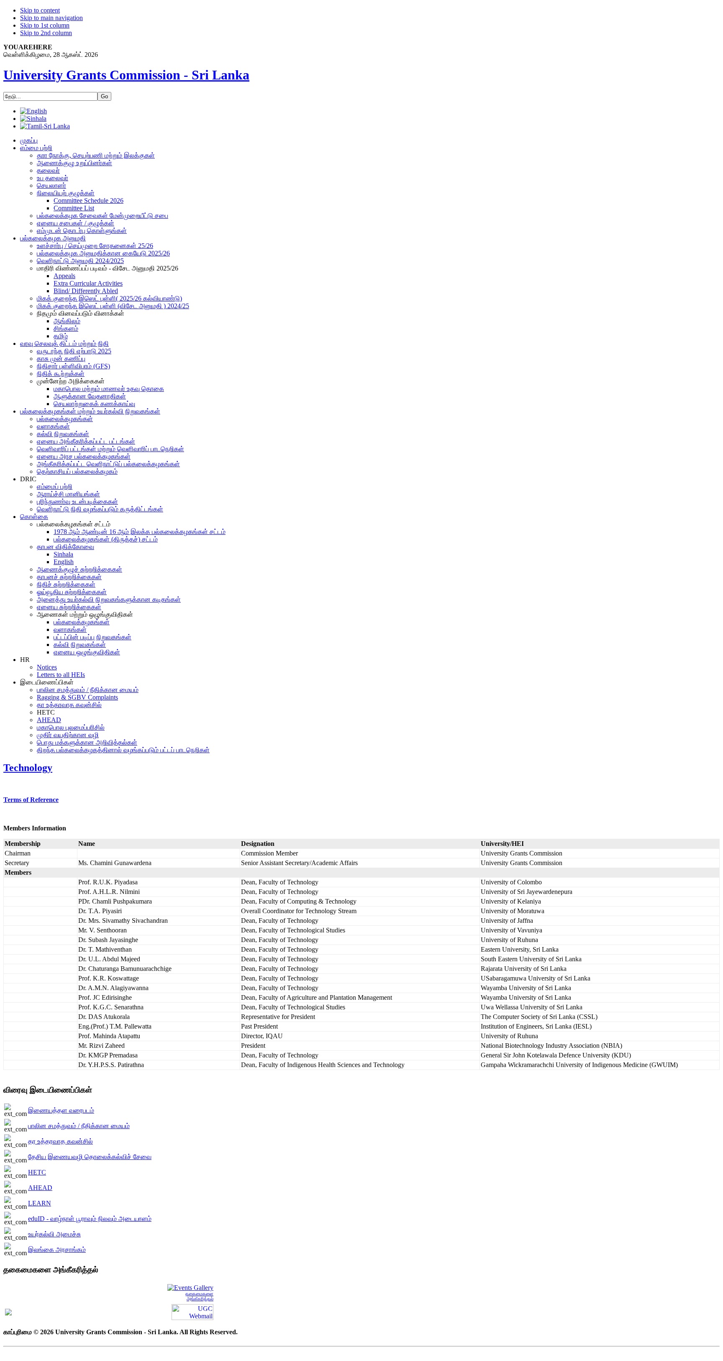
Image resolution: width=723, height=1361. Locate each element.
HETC (37, 1172)
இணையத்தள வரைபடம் (61, 1110)
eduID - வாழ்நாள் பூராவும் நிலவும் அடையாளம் (89, 1218)
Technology (27, 767)
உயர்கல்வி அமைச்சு (54, 1234)
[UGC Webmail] (192, 1311)
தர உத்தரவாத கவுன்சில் (60, 1141)
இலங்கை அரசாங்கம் (57, 1249)
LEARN (39, 1203)
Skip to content (40, 10)
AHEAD (40, 1187)
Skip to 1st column (44, 25)
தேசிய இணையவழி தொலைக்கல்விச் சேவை (89, 1156)
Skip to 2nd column (46, 32)
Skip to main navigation (51, 17)
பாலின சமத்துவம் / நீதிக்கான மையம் (79, 1125)
